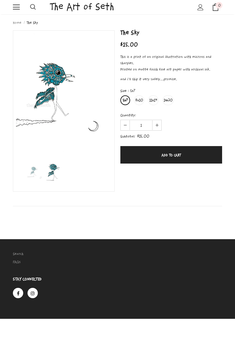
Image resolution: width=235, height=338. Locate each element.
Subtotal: (127, 136)
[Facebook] (18, 293)
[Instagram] (33, 293)
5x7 (125, 100)
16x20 (168, 100)
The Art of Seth (82, 7)
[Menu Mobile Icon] (16, 7)
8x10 (139, 100)
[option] (63, 93)
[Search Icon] (33, 7)
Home (17, 23)
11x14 (153, 100)
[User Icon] (200, 7)
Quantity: (128, 115)
